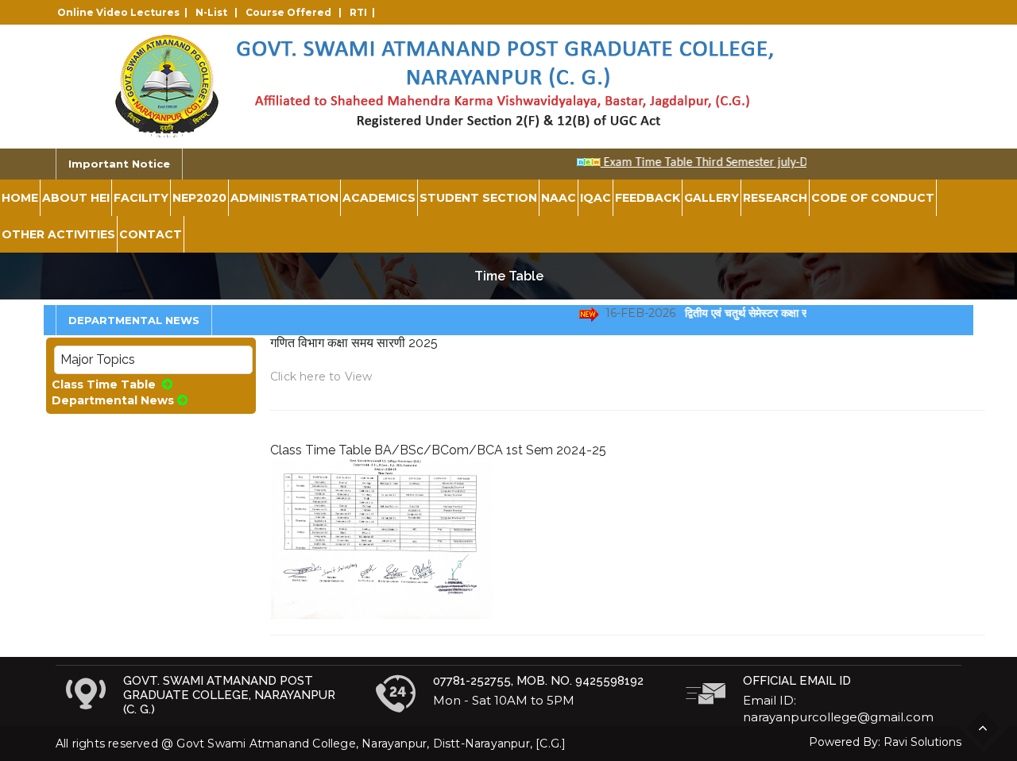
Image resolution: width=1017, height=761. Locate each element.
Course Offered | (296, 12)
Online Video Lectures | (124, 12)
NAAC (558, 198)
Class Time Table (105, 384)
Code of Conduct (872, 198)
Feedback (647, 198)
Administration (284, 198)
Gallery (711, 198)
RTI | (365, 12)
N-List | (218, 12)
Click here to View (321, 376)
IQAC (595, 198)
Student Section (478, 198)
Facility (141, 198)
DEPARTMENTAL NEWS (133, 320)
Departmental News (113, 400)
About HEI (76, 198)
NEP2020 (199, 198)
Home (20, 198)
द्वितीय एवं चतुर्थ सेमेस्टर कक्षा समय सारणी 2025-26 (784, 313)
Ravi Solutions (922, 742)
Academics (379, 198)
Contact (150, 234)
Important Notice (119, 163)
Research (775, 198)
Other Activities (58, 234)
